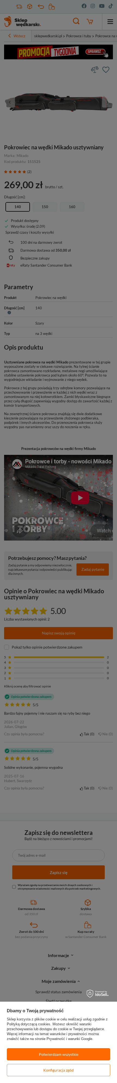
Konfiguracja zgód (58, 1070)
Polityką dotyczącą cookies (28, 1024)
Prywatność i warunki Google (69, 1039)
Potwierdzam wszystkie (58, 1054)
